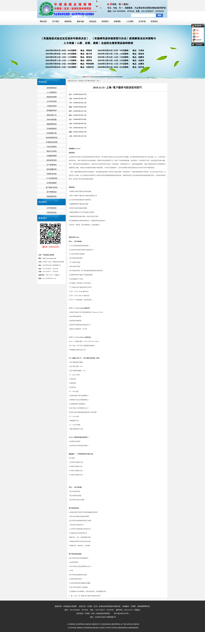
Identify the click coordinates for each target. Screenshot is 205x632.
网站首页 (43, 21)
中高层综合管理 (51, 142)
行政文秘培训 (52, 147)
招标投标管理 (52, 97)
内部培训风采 (52, 212)
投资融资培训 (52, 110)
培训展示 (105, 21)
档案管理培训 (52, 124)
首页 (75, 81)
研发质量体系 (52, 169)
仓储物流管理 (52, 156)
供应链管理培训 (51, 138)
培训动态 (92, 21)
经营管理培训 (52, 88)
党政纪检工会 (52, 115)
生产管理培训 (52, 165)
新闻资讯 (68, 21)
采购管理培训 (52, 196)
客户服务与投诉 (51, 187)
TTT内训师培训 (51, 178)
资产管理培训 (52, 192)
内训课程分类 (52, 133)
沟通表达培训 (52, 174)
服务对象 (80, 21)
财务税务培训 (52, 160)
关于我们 (55, 21)
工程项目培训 (52, 106)
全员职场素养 (52, 183)
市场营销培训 (52, 129)
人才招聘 (129, 21)
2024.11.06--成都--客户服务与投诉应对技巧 (87, 596)
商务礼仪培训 (52, 151)
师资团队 (117, 21)
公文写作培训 (52, 101)
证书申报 (142, 21)
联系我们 (154, 21)
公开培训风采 (52, 208)
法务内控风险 (52, 119)
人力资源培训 (52, 92)
